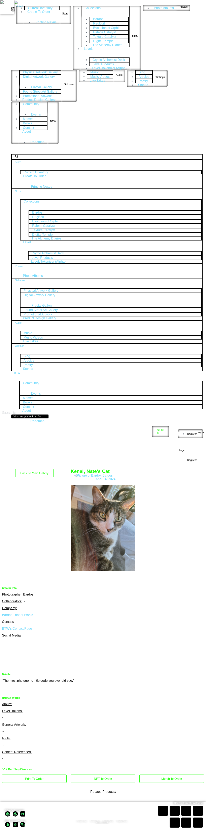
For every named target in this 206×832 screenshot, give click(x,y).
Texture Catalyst (104, 36)
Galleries (69, 84)
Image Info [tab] (9, 486)
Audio (119, 74)
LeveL (88, 48)
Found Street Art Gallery (40, 91)
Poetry (143, 81)
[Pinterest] (40, 646)
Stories (143, 85)
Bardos (98, 19)
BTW (53, 121)
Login (200, 432)
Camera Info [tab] (148, 486)
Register (192, 433)
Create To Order (38, 11)
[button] (13, 9)
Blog (142, 72)
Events (36, 114)
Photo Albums (164, 8)
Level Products (103, 64)
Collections (92, 8)
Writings (160, 77)
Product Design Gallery (39, 99)
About (26, 131)
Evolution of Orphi (106, 28)
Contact (28, 127)
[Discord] (18, 656)
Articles (144, 76)
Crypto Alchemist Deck (109, 59)
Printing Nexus (46, 22)
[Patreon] (7, 656)
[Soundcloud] (7, 646)
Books (27, 123)
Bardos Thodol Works (17, 615)
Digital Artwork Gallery (39, 76)
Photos (183, 6)
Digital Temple (103, 41)
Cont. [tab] (143, 490)
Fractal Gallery (41, 87)
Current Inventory (40, 8)
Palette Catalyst (104, 32)
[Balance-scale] (29, 656)
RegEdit (99, 23)
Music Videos (100, 76)
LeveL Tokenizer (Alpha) (109, 68)
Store (65, 13)
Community (31, 104)
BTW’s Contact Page (17, 628)
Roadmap (37, 142)
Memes (28, 119)
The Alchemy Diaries (107, 45)
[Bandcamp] (18, 646)
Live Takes (97, 80)
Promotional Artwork (37, 96)
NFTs (135, 36)
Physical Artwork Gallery (40, 72)
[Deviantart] (29, 646)
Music (94, 72)
